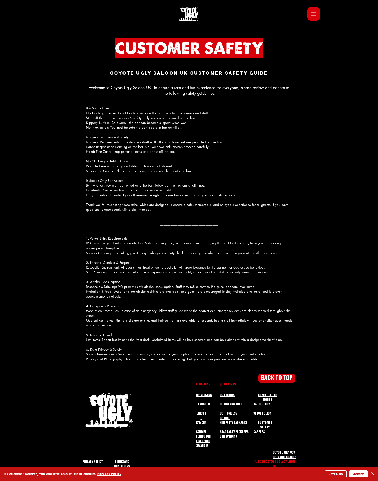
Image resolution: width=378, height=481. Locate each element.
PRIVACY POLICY (92, 461)
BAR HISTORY (261, 404)
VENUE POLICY (262, 413)
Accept (358, 474)
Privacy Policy (109, 474)
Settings (336, 474)
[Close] (372, 473)
